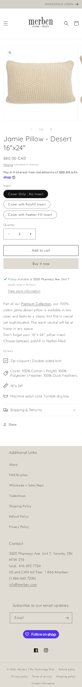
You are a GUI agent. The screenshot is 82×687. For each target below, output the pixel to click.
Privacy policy (19, 676)
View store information (24, 291)
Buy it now (41, 263)
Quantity (8, 225)
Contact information (43, 683)
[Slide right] (51, 129)
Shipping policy (65, 676)
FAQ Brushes (18, 475)
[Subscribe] (67, 617)
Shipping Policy (20, 506)
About (13, 464)
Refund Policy (19, 516)
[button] (6, 23)
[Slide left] (31, 129)
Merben (22, 669)
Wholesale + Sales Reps (26, 485)
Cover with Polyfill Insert (27, 204)
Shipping (8, 164)
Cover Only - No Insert (25, 194)
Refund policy (67, 669)
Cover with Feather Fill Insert (30, 214)
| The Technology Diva (41, 669)
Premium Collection (36, 303)
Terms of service (42, 676)
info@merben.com (23, 584)
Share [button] (13, 424)
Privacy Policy (19, 526)
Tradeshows (17, 495)
